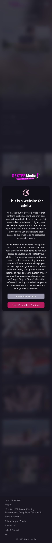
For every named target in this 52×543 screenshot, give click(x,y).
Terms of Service (13, 500)
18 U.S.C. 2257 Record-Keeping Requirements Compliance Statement (23, 511)
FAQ (7, 534)
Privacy (8, 504)
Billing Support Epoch (15, 521)
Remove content (12, 516)
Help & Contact (12, 530)
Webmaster (10, 525)
